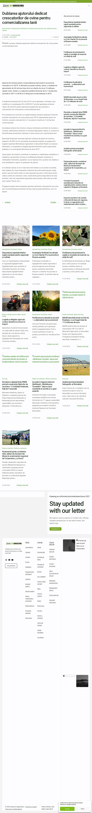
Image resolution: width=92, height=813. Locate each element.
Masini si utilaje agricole (9, 314)
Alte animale (41, 552)
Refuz (82, 809)
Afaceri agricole (51, 543)
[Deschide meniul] (89, 6)
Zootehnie (40, 637)
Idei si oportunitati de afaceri (53, 573)
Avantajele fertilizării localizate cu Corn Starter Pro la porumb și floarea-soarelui (45, 255)
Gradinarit (28, 567)
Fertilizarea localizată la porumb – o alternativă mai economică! (45, 319)
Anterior (8, 202)
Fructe (27, 562)
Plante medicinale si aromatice (29, 598)
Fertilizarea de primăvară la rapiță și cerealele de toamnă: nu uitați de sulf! (75, 255)
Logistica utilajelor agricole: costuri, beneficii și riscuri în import (13, 321)
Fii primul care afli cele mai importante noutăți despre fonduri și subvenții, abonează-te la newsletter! (46, 1)
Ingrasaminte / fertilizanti (9, 249)
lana (45, 28)
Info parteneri (11, 566)
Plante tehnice (29, 606)
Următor (53, 202)
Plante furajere (29, 591)
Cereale (27, 552)
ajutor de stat (6, 28)
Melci (39, 589)
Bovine (39, 571)
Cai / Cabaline (41, 576)
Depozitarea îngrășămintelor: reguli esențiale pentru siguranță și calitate (15, 255)
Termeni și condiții (30, 807)
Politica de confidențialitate (13, 809)
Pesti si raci (40, 606)
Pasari (39, 601)
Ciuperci (27, 557)
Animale (39, 542)
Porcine (39, 610)
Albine (39, 547)
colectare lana (15, 28)
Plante (20, 249)
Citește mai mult (83, 30)
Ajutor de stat (15, 35)
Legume (27, 579)
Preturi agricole (53, 595)
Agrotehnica (29, 547)
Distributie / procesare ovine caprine (32, 28)
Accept (67, 809)
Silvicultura (28, 618)
